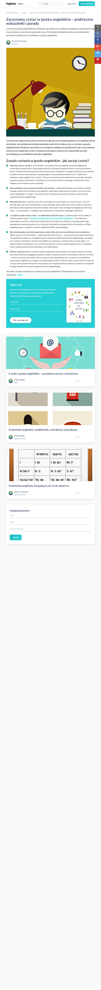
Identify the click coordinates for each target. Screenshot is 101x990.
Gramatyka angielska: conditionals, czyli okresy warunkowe (43, 429)
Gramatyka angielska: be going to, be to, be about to (39, 485)
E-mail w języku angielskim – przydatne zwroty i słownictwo (43, 373)
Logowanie (71, 4)
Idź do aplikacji (87, 4)
